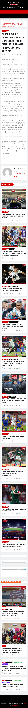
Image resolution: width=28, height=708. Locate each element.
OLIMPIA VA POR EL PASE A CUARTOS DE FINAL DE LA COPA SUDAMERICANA (13, 290)
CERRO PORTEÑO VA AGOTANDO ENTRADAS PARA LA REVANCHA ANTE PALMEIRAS (14, 546)
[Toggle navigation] (14, 16)
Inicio (3, 21)
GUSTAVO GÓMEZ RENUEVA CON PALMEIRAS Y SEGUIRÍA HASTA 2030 (14, 510)
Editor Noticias (7, 54)
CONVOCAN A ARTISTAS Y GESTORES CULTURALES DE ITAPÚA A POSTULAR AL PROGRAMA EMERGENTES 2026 (13, 650)
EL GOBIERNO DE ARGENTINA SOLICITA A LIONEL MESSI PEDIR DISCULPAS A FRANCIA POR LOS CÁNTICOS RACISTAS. (13, 25)
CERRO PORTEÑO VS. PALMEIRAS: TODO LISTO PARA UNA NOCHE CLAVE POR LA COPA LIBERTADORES (13, 364)
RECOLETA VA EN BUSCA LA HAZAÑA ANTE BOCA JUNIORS (13, 437)
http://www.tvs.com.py (19, 173)
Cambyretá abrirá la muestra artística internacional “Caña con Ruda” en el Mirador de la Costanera (13, 614)
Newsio (25, 703)
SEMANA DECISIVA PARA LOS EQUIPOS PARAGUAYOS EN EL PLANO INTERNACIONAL (12, 474)
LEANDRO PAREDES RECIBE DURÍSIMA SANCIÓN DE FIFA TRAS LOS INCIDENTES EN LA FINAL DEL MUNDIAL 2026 (14, 253)
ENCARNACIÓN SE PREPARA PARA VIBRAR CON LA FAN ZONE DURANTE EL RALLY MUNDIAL (13, 216)
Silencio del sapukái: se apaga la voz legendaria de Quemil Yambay (12, 686)
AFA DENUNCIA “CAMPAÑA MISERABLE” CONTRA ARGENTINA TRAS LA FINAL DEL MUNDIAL (13, 326)
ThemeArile (15, 705)
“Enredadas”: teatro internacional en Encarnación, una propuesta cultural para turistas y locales (14, 669)
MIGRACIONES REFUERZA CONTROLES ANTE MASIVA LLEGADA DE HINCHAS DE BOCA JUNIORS (14, 401)
